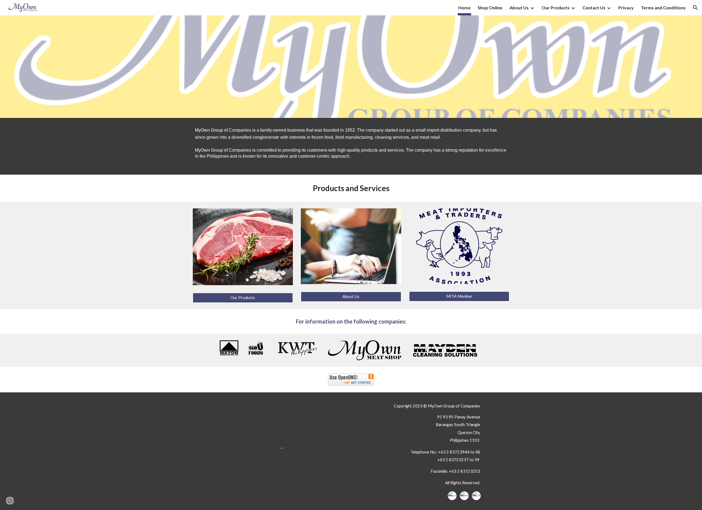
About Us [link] (519, 7)
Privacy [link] (626, 7)
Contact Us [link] (593, 7)
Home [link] (464, 7)
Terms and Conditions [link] (663, 7)
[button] (695, 7)
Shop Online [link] (490, 7)
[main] (351, 146)
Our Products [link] (556, 7)
